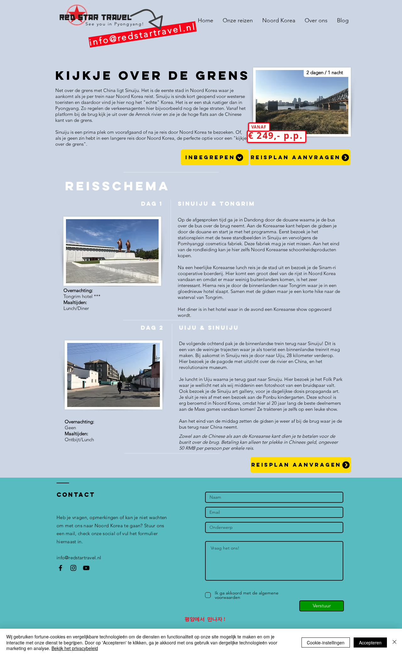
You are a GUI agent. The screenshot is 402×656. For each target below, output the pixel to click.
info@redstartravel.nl (79, 558)
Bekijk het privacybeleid (75, 648)
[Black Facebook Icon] (60, 568)
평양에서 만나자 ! (205, 619)
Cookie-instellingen (326, 642)
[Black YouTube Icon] (86, 568)
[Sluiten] (394, 642)
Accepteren (370, 642)
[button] (214, 157)
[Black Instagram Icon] (73, 568)
